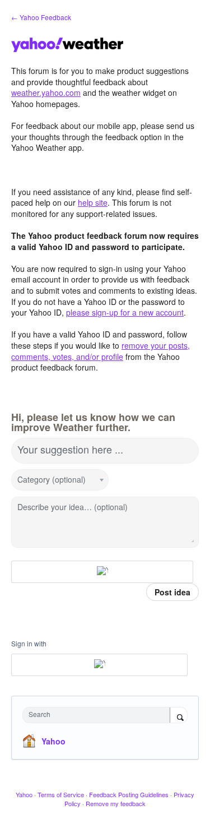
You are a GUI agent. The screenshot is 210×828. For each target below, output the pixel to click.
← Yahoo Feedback (41, 17)
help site (93, 202)
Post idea (172, 592)
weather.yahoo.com (46, 92)
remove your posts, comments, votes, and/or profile (100, 351)
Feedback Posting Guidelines (129, 794)
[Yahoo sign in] (102, 572)
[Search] (179, 716)
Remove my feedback (116, 803)
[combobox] (99, 715)
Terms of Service (61, 794)
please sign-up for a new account (125, 312)
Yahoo (53, 741)
